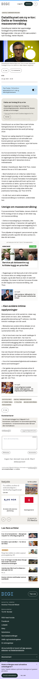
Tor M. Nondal (6, 612)
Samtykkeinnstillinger (9, 636)
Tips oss (33, 594)
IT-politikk (18, 402)
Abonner (28, 4)
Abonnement (6, 657)
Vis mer (7, 117)
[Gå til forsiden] (5, 3)
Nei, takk (23, 675)
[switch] (34, 90)
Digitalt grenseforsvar (11, 12)
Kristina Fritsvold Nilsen (10, 605)
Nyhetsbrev (5, 632)
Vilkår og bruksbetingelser (11, 639)
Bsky (3, 628)
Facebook (5, 621)
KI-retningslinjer (7, 643)
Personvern (6, 404)
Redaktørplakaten (17, 650)
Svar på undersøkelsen (9, 675)
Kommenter (16, 70)
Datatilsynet (7, 399)
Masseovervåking (30, 402)
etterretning (7, 402)
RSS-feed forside (7, 618)
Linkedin (4, 625)
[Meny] (36, 4)
